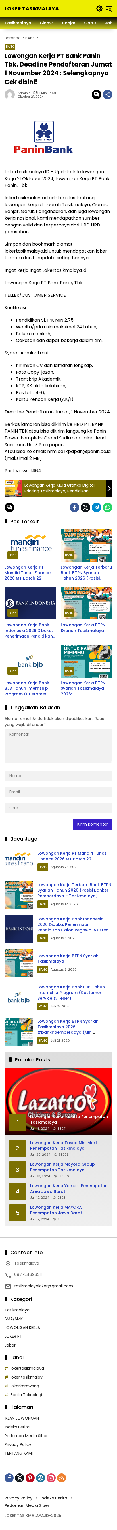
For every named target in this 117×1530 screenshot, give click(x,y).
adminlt (24, 93)
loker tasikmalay (27, 1377)
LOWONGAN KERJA (22, 1327)
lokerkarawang (25, 1386)
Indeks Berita (17, 1427)
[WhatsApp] (107, 507)
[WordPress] (40, 1477)
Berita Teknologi (26, 1394)
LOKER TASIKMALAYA (32, 8)
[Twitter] (85, 507)
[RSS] (61, 1477)
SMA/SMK (14, 1319)
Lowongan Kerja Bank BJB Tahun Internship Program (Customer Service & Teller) (27, 688)
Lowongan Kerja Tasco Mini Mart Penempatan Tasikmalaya (63, 1145)
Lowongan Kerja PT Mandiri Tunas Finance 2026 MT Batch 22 (28, 573)
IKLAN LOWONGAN (22, 1418)
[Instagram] (51, 1477)
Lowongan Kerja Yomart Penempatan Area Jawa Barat (69, 1188)
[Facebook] (74, 507)
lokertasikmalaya (27, 1368)
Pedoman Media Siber (26, 1436)
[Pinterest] (30, 1477)
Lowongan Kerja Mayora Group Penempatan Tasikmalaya (62, 1167)
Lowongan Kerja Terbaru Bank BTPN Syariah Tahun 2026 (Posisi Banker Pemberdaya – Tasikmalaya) (86, 573)
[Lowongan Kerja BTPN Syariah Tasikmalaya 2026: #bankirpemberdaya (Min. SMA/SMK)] (86, 661)
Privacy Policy (18, 1444)
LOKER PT (13, 1336)
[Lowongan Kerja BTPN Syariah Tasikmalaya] (86, 603)
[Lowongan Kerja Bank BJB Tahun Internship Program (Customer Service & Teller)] (30, 661)
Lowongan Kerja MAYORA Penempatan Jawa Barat (56, 1210)
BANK (10, 46)
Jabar (10, 1345)
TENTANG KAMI (19, 1453)
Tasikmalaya (17, 1310)
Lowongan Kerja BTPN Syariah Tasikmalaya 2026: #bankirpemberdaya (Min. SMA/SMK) (83, 688)
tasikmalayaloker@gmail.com (43, 1286)
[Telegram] (96, 507)
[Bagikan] (107, 94)
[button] (99, 8)
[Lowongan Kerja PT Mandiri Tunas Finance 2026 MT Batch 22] (30, 545)
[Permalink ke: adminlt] (11, 94)
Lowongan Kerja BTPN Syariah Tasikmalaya (83, 627)
